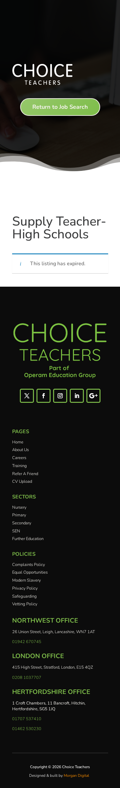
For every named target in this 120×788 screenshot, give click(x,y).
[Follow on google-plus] (93, 396)
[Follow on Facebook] (43, 396)
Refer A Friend (25, 474)
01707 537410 (26, 719)
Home (17, 442)
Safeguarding (24, 596)
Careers (19, 458)
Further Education (28, 539)
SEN (16, 531)
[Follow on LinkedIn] (77, 396)
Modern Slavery (26, 580)
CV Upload (22, 481)
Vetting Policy (24, 604)
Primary (19, 515)
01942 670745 (26, 642)
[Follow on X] (27, 396)
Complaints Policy (28, 565)
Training (19, 466)
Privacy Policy (25, 588)
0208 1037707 (26, 678)
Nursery (19, 507)
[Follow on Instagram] (60, 396)
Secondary (21, 523)
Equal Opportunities (30, 572)
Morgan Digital (76, 775)
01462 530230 (26, 729)
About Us (20, 450)
